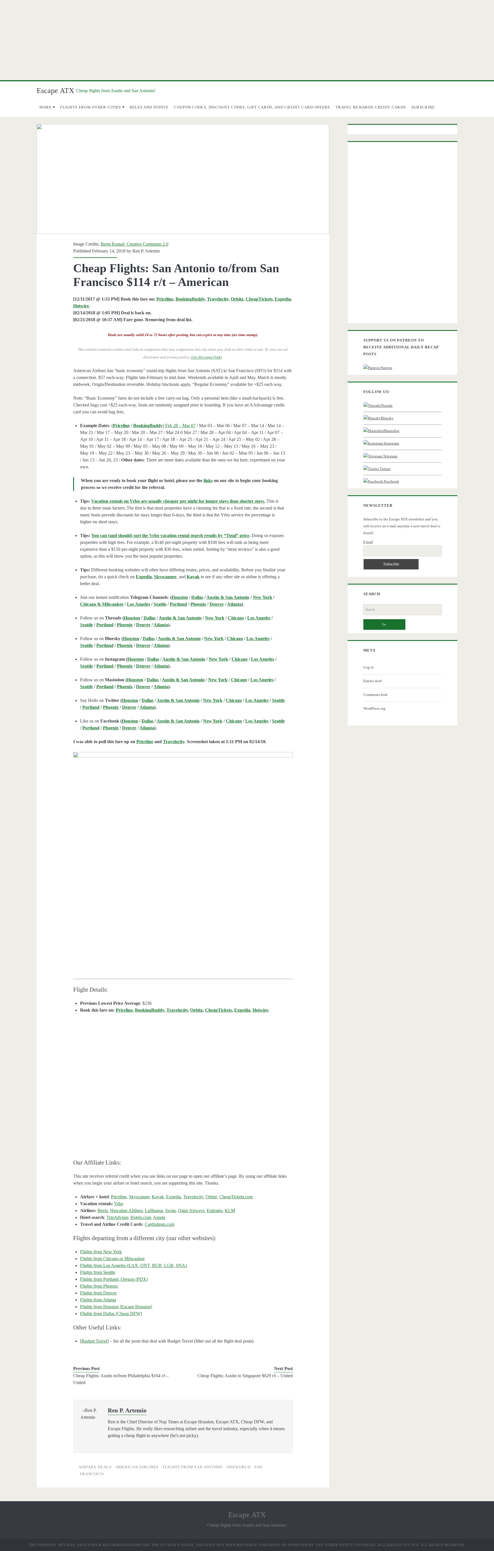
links (208, 480)
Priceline (164, 299)
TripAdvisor (117, 1217)
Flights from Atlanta (98, 1299)
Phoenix (198, 604)
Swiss (170, 1210)
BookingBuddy (190, 299)
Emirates (214, 1210)
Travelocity (217, 299)
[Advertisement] (247, 40)
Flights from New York (101, 1251)
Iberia (102, 1210)
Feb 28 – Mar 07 (180, 425)
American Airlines (137, 1467)
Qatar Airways (191, 1210)
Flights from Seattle (97, 1272)
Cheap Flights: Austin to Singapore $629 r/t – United (245, 1375)
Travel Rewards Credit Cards (371, 107)
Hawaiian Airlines (126, 1210)
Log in (368, 667)
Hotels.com (140, 1217)
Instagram (391, 443)
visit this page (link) (206, 357)
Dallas (197, 597)
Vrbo (118, 1203)
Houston (180, 597)
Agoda (159, 1217)
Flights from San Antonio (193, 1467)
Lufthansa (154, 1210)
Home (45, 107)
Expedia (283, 299)
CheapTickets (259, 299)
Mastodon (391, 431)
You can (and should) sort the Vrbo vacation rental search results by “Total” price (170, 535)
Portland (178, 604)
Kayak (158, 1196)
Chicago (236, 617)
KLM (230, 1210)
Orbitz (237, 299)
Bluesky (387, 418)
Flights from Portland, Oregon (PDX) (114, 1279)
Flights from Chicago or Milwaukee (112, 1258)
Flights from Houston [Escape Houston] (116, 1306)
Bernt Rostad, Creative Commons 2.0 (134, 244)
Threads (386, 405)
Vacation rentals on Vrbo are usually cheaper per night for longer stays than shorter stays (177, 501)
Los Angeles (138, 604)
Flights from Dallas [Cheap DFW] (111, 1313)
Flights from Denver (98, 1292)
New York (262, 597)
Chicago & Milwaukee (102, 604)
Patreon (386, 368)
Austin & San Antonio (227, 597)
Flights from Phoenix (99, 1286)
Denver (217, 604)
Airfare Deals (95, 1467)
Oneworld (238, 1467)
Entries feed (372, 681)
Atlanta (234, 604)
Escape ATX (55, 90)
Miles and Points (149, 107)
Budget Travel (94, 1341)
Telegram (389, 456)
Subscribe (423, 107)
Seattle (160, 604)
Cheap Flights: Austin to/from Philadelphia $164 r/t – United (121, 1379)
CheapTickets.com (236, 1196)
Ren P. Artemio (146, 250)
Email (368, 542)
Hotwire (81, 305)
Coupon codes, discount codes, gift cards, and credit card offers (252, 107)
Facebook (391, 481)
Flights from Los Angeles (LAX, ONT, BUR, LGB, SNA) (134, 1265)
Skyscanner (139, 1196)
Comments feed (375, 694)
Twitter (385, 469)
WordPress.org (374, 708)
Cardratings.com (159, 1224)
